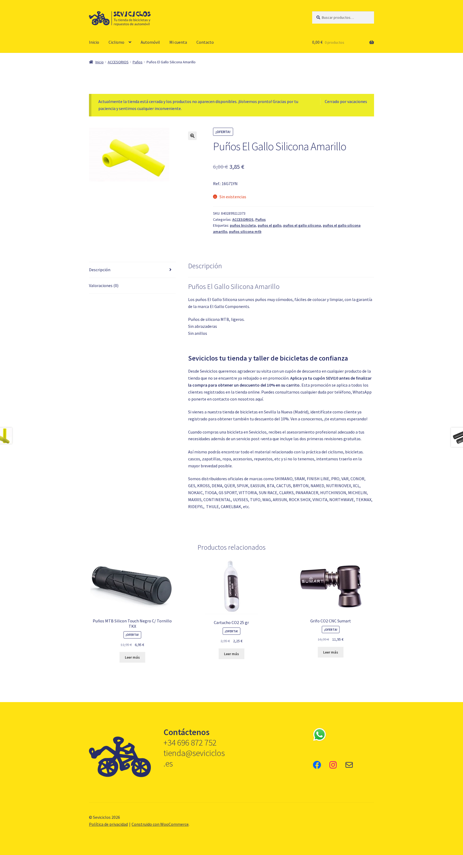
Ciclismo (116, 42)
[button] (192, 135)
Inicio (94, 42)
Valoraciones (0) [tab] (103, 285)
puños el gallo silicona (302, 225)
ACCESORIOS (118, 62)
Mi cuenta (178, 42)
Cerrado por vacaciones (346, 101)
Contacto (205, 42)
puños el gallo (269, 225)
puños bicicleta (243, 225)
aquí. (259, 399)
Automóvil (150, 42)
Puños (138, 62)
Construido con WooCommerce (160, 824)
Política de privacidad (108, 824)
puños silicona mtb (245, 231)
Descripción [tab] (99, 269)
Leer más (132, 657)
